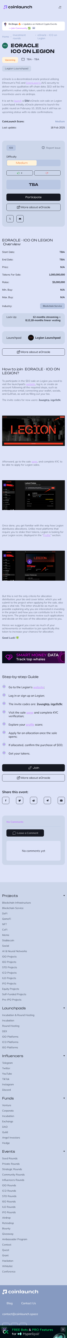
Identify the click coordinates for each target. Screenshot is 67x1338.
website (30, 384)
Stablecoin (8, 940)
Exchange (7, 1121)
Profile (47, 535)
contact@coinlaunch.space (20, 1314)
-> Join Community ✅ (20, 28)
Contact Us (28, 1303)
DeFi (4, 913)
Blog (10, 1303)
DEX (4, 1031)
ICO (11, 147)
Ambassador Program (14, 1239)
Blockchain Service (52, 306)
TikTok (5, 1079)
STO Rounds (9, 1196)
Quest (5, 1250)
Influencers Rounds (13, 1180)
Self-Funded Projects (14, 994)
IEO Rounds (9, 1201)
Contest (6, 1244)
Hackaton (7, 1260)
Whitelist (7, 1266)
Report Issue (53, 147)
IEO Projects (9, 962)
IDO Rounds (9, 1185)
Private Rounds (11, 1163)
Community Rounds (13, 1174)
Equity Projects (10, 988)
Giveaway (7, 1233)
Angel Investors (11, 1137)
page (34, 461)
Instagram (8, 1084)
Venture (6, 1105)
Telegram (7, 1062)
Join (36, 767)
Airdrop (6, 1217)
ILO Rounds (9, 1207)
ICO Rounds (9, 1190)
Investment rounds (19, 36)
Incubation (8, 1020)
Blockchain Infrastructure (16, 902)
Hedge (6, 1143)
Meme (5, 935)
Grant (5, 1255)
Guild (5, 1132)
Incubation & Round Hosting (18, 1015)
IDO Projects (9, 956)
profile (30, 724)
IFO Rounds (9, 1212)
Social (5, 945)
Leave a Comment (27, 833)
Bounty (6, 1228)
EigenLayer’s (33, 82)
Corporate (8, 1110)
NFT (4, 924)
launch (18, 100)
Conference (9, 1271)
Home (5, 36)
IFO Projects (9, 983)
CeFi (4, 929)
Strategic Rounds (12, 1169)
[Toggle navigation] (59, 7)
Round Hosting (10, 1025)
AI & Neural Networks (14, 951)
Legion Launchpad (16, 68)
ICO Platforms (10, 1042)
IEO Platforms (10, 1047)
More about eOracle (35, 207)
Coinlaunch (18, 7)
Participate (33, 197)
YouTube (7, 1073)
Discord (6, 1089)
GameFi (6, 918)
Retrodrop (8, 1223)
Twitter (6, 1068)
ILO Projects (9, 978)
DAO (5, 1126)
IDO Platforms (10, 1036)
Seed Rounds (10, 1158)
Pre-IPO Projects (11, 999)
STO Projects (9, 967)
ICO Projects (9, 972)
